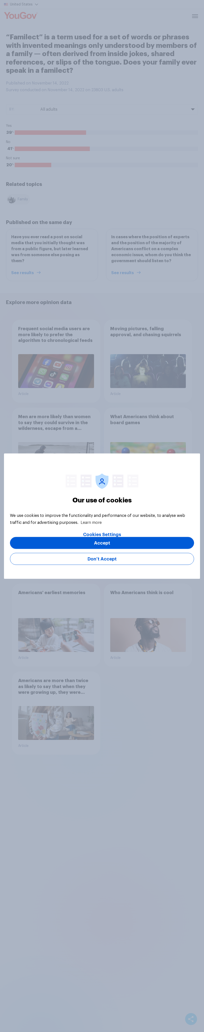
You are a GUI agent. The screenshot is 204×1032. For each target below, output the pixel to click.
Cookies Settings (102, 534)
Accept (102, 543)
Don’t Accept (102, 558)
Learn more (91, 522)
